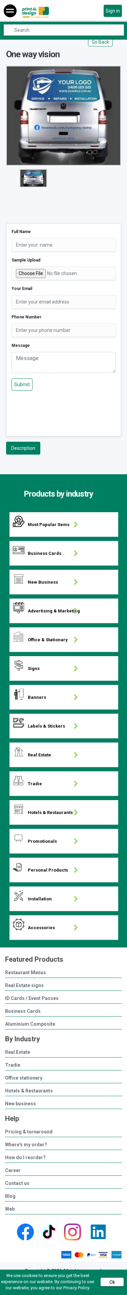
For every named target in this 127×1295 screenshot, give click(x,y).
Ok (112, 1282)
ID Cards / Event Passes (32, 998)
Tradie (12, 1065)
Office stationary (23, 1078)
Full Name (21, 231)
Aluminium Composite (30, 1024)
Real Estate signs (24, 985)
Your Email (22, 288)
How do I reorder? (25, 1157)
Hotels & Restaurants (29, 1090)
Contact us (17, 1183)
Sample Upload (26, 260)
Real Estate (17, 1052)
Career (13, 1170)
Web (10, 1209)
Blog (10, 1196)
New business (20, 1103)
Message (21, 345)
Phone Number (26, 317)
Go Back (100, 42)
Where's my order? (26, 1144)
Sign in (113, 11)
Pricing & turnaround (28, 1131)
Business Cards (23, 1011)
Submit (22, 384)
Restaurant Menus (25, 972)
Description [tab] (23, 448)
